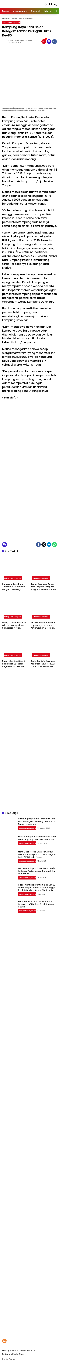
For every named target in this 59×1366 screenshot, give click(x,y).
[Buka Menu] (50, 4)
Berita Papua (14, 41)
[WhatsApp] (54, 544)
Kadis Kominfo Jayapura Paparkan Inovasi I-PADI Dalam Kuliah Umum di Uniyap (43, 664)
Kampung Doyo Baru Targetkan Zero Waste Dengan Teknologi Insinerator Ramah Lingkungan (13, 587)
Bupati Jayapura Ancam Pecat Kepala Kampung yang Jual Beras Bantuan (43, 587)
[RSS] (4, 1341)
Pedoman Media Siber (13, 1354)
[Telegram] (49, 544)
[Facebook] (38, 544)
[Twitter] (43, 544)
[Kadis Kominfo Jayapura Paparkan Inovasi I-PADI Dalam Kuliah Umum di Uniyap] (44, 645)
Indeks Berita (26, 1350)
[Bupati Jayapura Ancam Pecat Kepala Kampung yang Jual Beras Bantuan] (44, 568)
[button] (45, 4)
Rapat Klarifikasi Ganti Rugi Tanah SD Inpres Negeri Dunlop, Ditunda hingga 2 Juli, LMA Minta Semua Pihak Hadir (14, 664)
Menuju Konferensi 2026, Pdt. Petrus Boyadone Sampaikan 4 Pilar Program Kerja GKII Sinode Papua (15, 625)
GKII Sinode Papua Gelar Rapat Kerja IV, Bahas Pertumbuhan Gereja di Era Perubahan (43, 625)
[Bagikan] (54, 41)
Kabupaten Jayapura (11, 22)
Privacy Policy (9, 1350)
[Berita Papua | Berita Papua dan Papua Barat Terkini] (20, 4)
